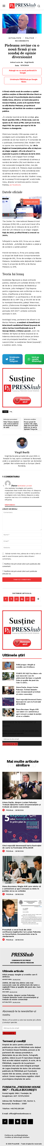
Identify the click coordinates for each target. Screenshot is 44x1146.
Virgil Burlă (29, 62)
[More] (38, 599)
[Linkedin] (22, 599)
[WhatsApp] (16, 599)
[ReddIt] (27, 599)
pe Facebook (15, 185)
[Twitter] (11, 599)
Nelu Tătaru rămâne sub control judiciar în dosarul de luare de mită (11, 424)
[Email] (32, 599)
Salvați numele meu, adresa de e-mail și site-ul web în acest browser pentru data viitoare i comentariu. (21, 556)
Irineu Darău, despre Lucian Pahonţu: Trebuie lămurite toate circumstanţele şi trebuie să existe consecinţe (28, 690)
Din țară (5, 992)
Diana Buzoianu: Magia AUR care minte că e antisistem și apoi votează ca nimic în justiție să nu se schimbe (28, 712)
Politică (29, 38)
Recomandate (22, 41)
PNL (11, 412)
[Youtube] (30, 1121)
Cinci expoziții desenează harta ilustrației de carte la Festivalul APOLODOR (28, 701)
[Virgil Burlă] (22, 443)
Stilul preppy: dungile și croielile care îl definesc (25, 665)
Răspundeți (10, 505)
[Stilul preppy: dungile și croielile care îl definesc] (8, 666)
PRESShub (9, 810)
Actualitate (15, 38)
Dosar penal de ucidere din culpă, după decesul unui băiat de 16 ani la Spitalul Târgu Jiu (31, 425)
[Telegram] (17, 1121)
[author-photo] (3, 810)
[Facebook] (5, 599)
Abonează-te (8, 744)
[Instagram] (11, 1121)
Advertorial (7, 979)
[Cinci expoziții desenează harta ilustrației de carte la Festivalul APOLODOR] (8, 702)
